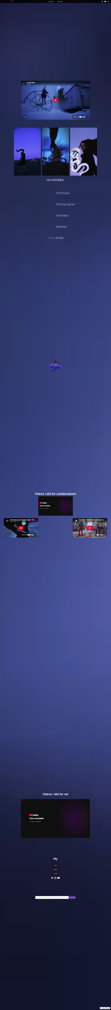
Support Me (51, 1)
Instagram (55, 869)
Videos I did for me (55, 794)
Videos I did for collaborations (55, 493)
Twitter (55, 865)
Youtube (55, 873)
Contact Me (60, 1)
